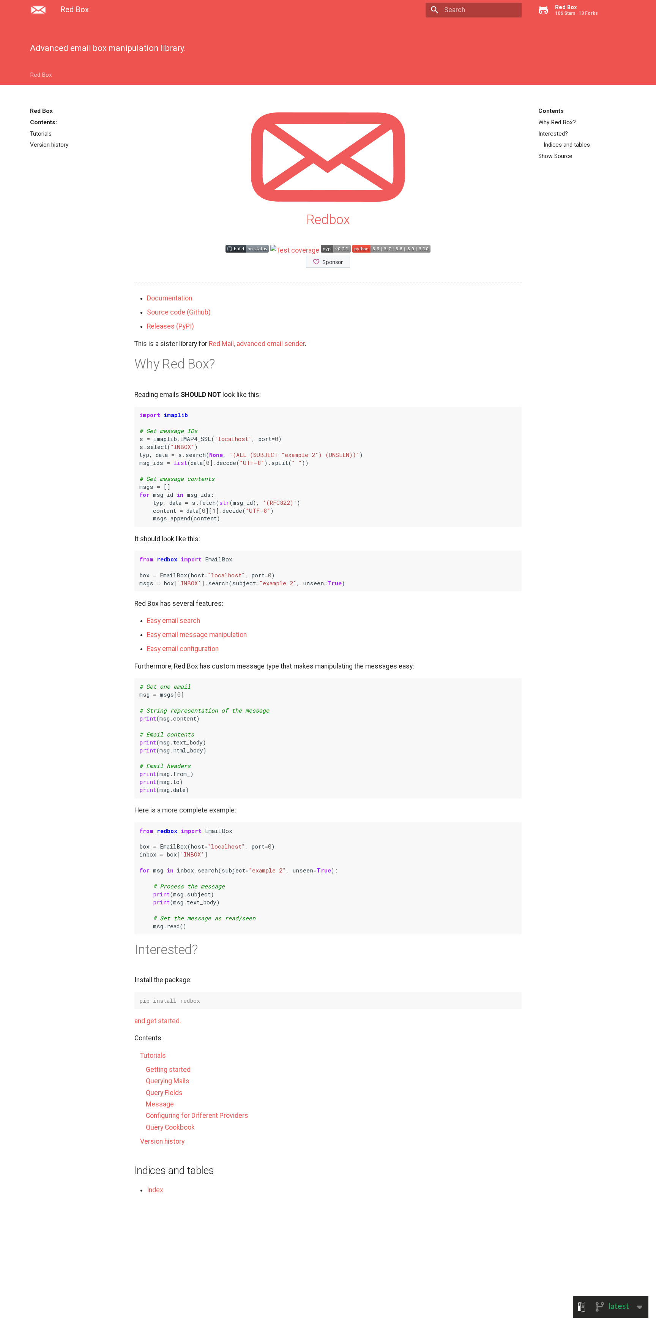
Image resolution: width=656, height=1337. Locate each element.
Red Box (41, 74)
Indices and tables (567, 144)
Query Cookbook (170, 1127)
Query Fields (164, 1093)
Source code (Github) (179, 312)
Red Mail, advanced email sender (257, 344)
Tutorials (41, 133)
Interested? (553, 133)
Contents (551, 110)
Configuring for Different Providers (197, 1115)
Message (160, 1104)
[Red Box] (38, 10)
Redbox (328, 219)
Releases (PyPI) (170, 326)
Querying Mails (167, 1081)
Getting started (168, 1069)
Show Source (555, 156)
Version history (49, 144)
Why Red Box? (557, 122)
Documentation (169, 298)
